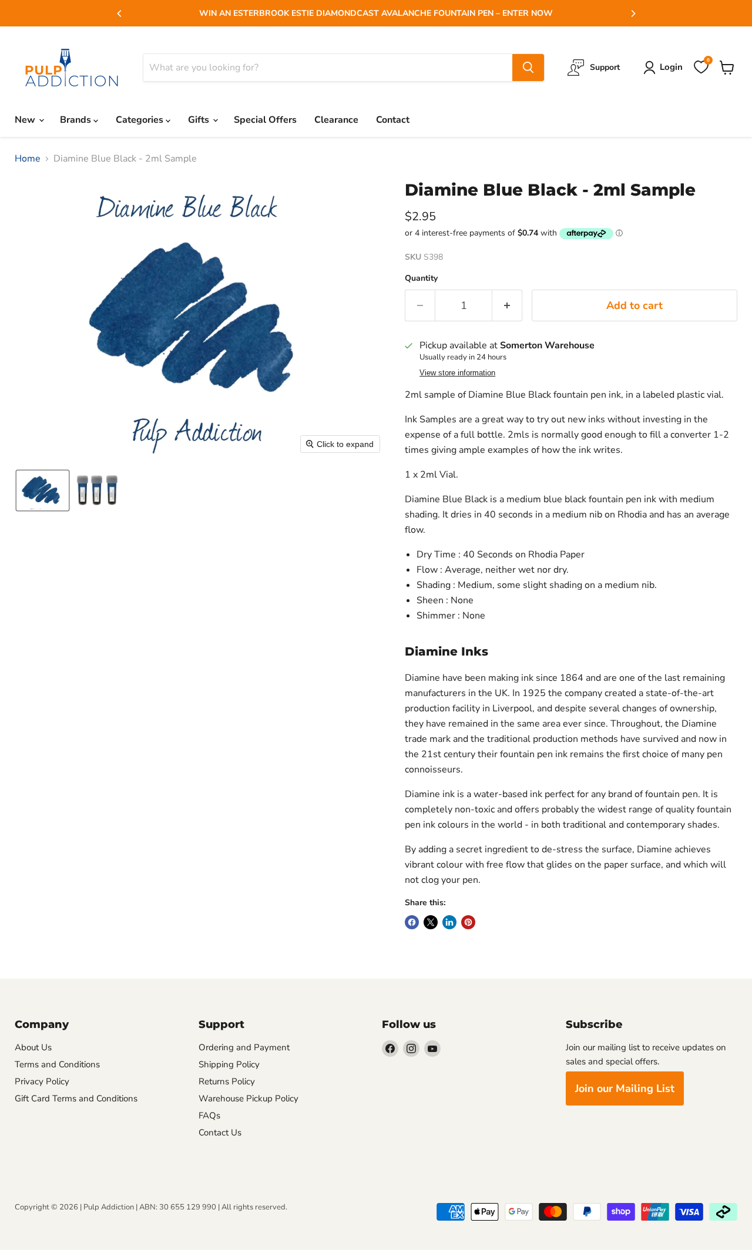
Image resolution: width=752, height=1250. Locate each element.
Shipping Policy (229, 1064)
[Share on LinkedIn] (449, 922)
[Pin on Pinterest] (468, 922)
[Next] (633, 13)
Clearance (336, 119)
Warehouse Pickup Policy (248, 1098)
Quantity (421, 278)
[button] (42, 490)
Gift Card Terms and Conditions (76, 1098)
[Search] (528, 67)
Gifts (200, 119)
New (26, 119)
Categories (141, 119)
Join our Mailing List (624, 1088)
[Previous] (120, 13)
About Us (33, 1047)
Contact (392, 119)
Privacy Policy (42, 1081)
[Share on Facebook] (412, 922)
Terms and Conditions (57, 1064)
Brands (76, 119)
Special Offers (265, 119)
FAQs (209, 1115)
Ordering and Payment (244, 1047)
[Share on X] (431, 922)
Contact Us (220, 1132)
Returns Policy (227, 1081)
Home (28, 158)
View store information (457, 373)
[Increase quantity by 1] (507, 306)
